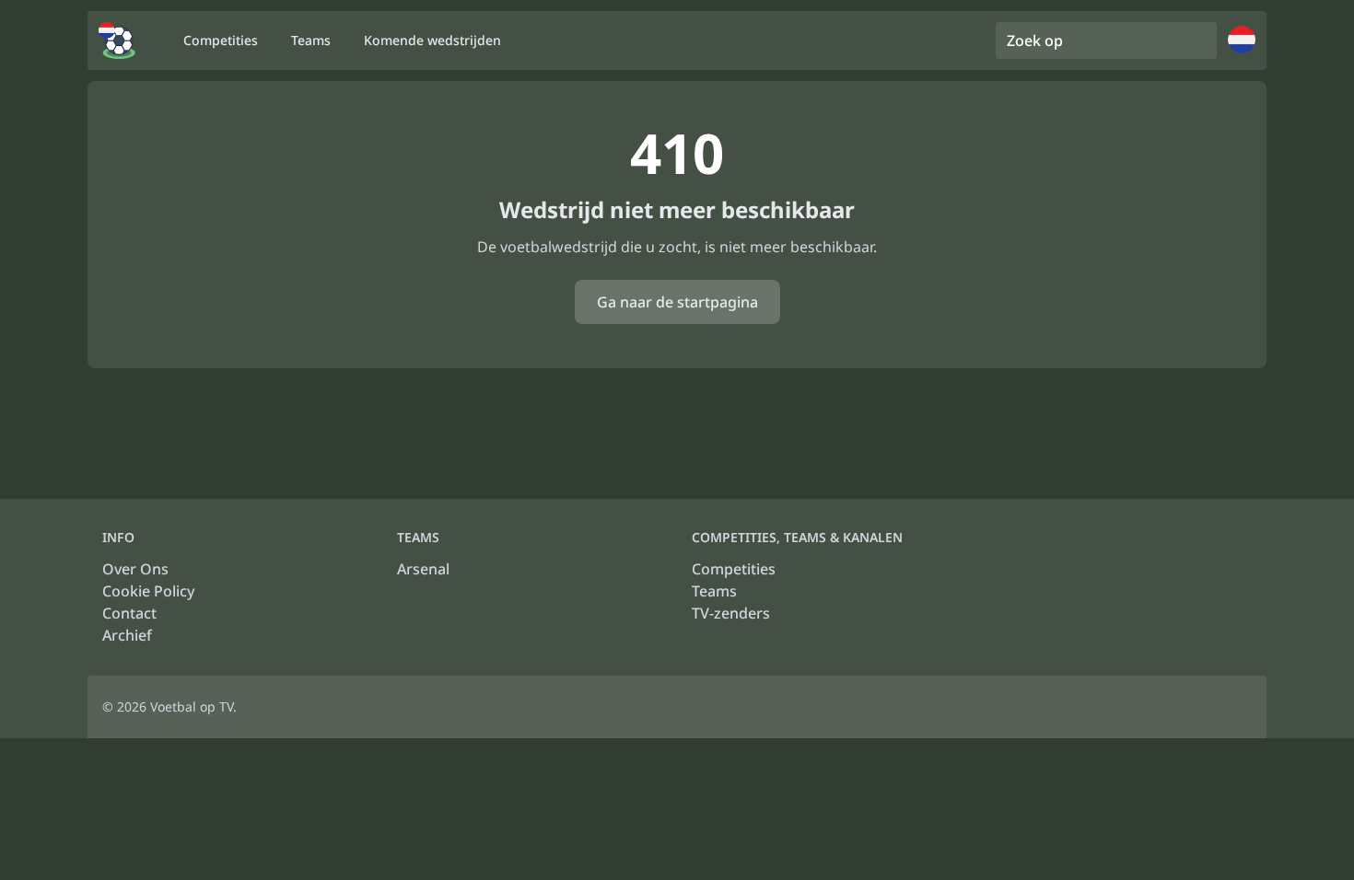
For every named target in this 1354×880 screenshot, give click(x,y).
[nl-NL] (117, 40)
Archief (127, 635)
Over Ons (135, 569)
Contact (129, 613)
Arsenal (423, 569)
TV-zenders (731, 613)
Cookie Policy (148, 591)
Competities (734, 569)
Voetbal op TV (191, 706)
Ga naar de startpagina (677, 302)
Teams (714, 591)
